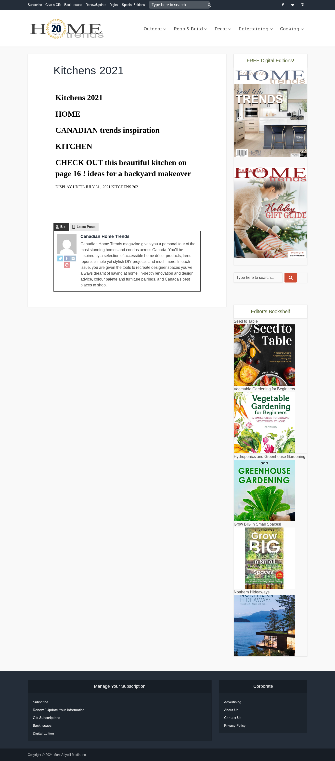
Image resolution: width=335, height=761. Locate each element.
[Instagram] (73, 258)
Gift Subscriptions (46, 718)
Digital (114, 5)
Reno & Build (188, 28)
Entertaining (254, 28)
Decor (221, 28)
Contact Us (232, 718)
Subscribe (35, 5)
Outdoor (153, 28)
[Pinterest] (67, 264)
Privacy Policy (234, 725)
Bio (62, 227)
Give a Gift (53, 5)
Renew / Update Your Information (59, 710)
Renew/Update (96, 5)
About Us (231, 710)
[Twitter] (60, 258)
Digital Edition (43, 733)
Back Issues (73, 5)
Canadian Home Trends (104, 236)
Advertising (232, 702)
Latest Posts (86, 227)
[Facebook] (67, 258)
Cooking (289, 28)
